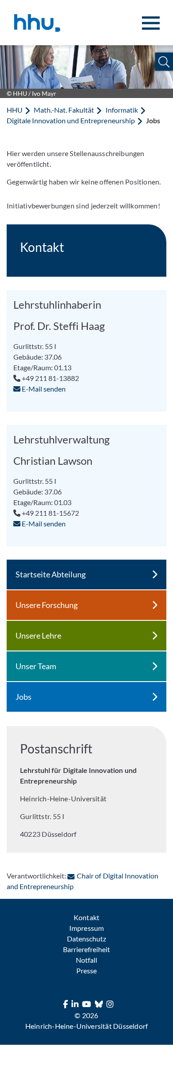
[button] (164, 62)
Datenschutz (86, 938)
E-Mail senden (43, 388)
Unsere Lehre (38, 635)
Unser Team (36, 666)
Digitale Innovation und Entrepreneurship (71, 120)
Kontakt (86, 917)
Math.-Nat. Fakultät (64, 110)
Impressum (86, 928)
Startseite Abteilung (51, 574)
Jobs (23, 697)
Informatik (122, 110)
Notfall (86, 960)
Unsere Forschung (47, 605)
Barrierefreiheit (86, 949)
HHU (15, 110)
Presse (86, 970)
